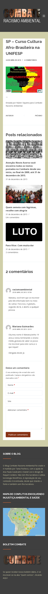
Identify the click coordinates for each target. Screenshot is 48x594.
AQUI (5, 578)
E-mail (11, 393)
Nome (11, 385)
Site (9, 401)
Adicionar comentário (18, 410)
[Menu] (44, 16)
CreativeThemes (10, 590)
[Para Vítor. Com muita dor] (24, 232)
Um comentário (12, 217)
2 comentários (30, 60)
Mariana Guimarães (23, 326)
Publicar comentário (18, 434)
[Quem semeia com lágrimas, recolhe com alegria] (24, 194)
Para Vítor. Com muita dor (20, 245)
